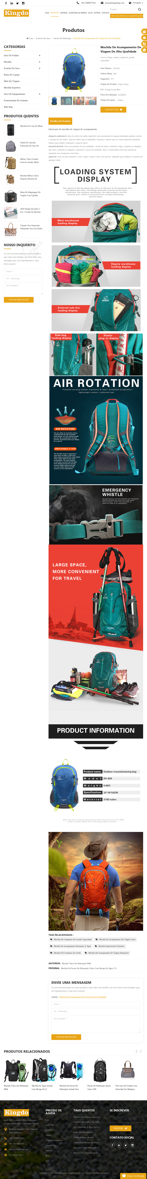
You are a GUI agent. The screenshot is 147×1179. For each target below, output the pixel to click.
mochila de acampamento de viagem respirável (108, 953)
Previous (136, 1051)
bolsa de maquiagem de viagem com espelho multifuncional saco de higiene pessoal (30, 194)
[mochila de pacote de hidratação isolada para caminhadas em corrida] (16, 1070)
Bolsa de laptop (11, 75)
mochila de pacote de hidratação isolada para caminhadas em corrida (14, 1088)
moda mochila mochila (83, 1132)
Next (141, 1051)
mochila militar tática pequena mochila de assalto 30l (29, 178)
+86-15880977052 (88, 3)
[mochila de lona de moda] (11, 130)
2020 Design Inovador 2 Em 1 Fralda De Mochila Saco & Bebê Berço (30, 211)
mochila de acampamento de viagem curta (117, 939)
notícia (97, 13)
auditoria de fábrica (78, 13)
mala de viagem (11, 81)
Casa (47, 13)
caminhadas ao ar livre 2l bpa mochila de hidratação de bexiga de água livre (98, 1088)
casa (47, 1120)
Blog (90, 13)
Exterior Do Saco (43, 38)
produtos (49, 1130)
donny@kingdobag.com (114, 3)
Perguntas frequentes (54, 1140)
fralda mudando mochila (84, 1137)
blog (48, 1156)
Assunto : (78, 997)
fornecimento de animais (16, 100)
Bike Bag (8, 107)
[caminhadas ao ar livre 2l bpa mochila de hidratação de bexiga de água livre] (99, 1070)
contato (105, 13)
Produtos (54, 13)
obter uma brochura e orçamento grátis (126, 16)
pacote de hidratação (62, 38)
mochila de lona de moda (31, 126)
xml (47, 1161)
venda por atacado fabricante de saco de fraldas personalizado (29, 144)
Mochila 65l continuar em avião (67, 953)
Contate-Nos (112, 110)
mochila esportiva (12, 87)
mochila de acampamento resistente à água (72, 946)
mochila (7, 62)
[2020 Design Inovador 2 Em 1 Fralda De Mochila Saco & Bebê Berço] (11, 213)
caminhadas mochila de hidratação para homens (87, 1143)
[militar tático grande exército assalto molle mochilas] (11, 163)
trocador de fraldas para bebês (87, 1122)
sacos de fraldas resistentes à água (87, 1148)
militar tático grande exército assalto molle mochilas (29, 161)
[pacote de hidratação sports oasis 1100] (44, 1070)
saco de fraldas (11, 55)
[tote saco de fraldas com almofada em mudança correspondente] (72, 1070)
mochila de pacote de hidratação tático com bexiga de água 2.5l (88, 968)
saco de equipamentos (14, 94)
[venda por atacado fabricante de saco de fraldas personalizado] (11, 146)
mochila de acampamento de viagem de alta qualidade (83, 997)
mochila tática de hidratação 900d (76, 963)
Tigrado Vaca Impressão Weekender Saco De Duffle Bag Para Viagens (31, 227)
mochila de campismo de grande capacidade (73, 939)
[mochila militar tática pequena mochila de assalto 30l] (11, 179)
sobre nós (50, 1125)
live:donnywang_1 (16, 1155)
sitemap (49, 1151)
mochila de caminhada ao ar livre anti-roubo (87, 1153)
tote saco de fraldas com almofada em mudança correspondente (70, 1088)
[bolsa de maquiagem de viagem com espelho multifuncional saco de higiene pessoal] (11, 196)
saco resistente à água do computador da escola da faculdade (87, 1127)
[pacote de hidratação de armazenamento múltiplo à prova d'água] (127, 1071)
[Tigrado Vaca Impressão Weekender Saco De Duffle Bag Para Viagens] (11, 229)
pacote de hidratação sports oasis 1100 (43, 1087)
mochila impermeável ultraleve (111, 946)
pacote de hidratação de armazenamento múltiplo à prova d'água (126, 1090)
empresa (64, 13)
